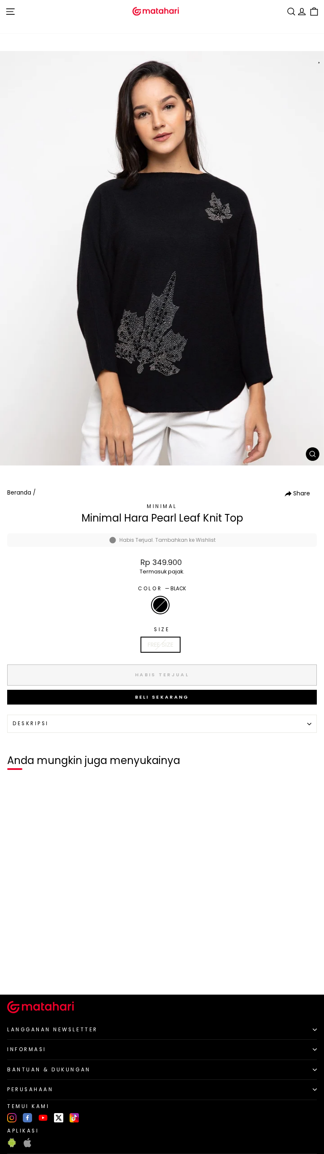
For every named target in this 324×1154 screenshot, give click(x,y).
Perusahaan (30, 1089)
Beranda (19, 493)
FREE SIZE (160, 644)
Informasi (26, 1049)
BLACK (160, 605)
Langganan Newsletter (52, 1029)
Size (162, 629)
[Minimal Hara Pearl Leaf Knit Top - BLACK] (16, 974)
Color (162, 588)
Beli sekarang (162, 697)
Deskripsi (31, 723)
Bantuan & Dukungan (49, 1069)
